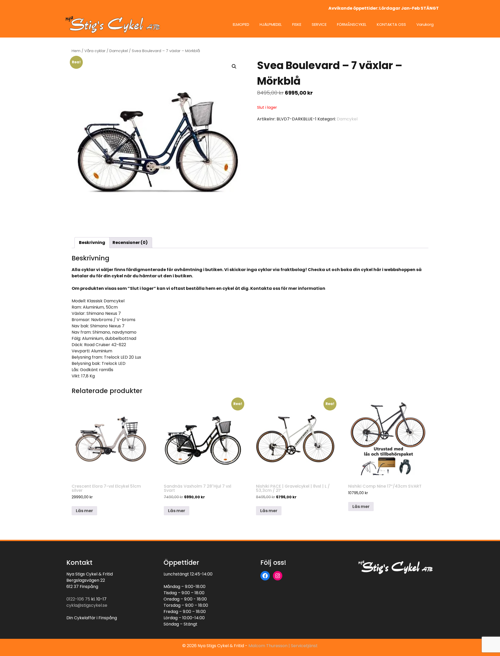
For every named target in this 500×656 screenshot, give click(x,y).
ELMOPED (241, 24)
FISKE (296, 24)
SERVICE (319, 24)
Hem (76, 50)
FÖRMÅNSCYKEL (351, 24)
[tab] (92, 242)
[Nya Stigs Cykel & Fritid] (114, 24)
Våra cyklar (94, 50)
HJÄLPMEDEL (271, 24)
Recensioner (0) (130, 243)
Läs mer (84, 511)
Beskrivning (92, 243)
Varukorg (425, 24)
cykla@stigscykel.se (86, 605)
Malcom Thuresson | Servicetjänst (283, 646)
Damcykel (118, 50)
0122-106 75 (78, 599)
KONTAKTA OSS (391, 24)
